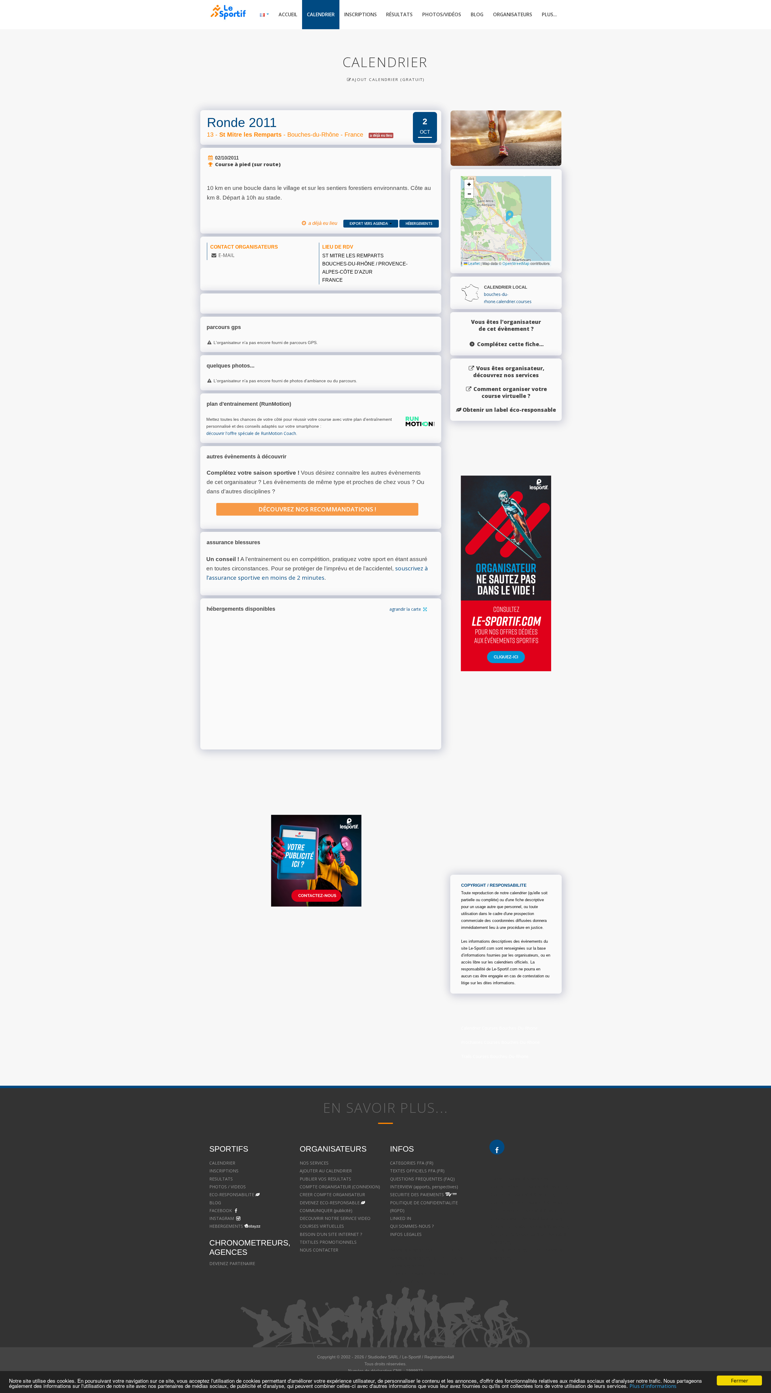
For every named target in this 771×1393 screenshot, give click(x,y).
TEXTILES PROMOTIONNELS (328, 1242)
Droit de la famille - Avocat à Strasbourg (528, 1187)
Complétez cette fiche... (510, 344)
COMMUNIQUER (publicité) (326, 1210)
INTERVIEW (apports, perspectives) (424, 1187)
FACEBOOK (220, 1210)
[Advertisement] (316, 969)
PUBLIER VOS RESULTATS (325, 1179)
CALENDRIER (222, 1163)
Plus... (549, 14)
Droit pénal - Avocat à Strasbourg (522, 1194)
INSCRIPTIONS (224, 1171)
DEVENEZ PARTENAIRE (232, 1263)
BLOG (215, 1202)
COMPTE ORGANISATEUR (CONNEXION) (340, 1187)
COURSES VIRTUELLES (322, 1226)
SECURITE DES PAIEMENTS (417, 1194)
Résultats (399, 14)
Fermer (739, 1380)
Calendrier (321, 14)
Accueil (288, 14)
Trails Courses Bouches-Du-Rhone (495, 1056)
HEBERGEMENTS (226, 1226)
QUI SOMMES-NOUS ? (412, 1226)
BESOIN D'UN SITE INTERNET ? (331, 1234)
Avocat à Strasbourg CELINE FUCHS (425, 1250)
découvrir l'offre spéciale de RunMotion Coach (251, 433)
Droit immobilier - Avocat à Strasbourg (527, 1210)
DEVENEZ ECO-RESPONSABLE (330, 1202)
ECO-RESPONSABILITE (231, 1194)
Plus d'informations (652, 1385)
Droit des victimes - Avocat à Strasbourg (528, 1202)
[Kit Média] (316, 861)
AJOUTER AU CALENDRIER (326, 1171)
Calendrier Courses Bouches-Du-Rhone (499, 1028)
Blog (477, 14)
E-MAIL (226, 255)
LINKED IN (400, 1218)
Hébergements (419, 223)
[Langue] (264, 14)
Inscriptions (360, 14)
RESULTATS (221, 1179)
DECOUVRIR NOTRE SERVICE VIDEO (335, 1218)
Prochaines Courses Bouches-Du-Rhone (500, 1042)
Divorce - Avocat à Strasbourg (518, 1179)
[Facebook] (496, 1147)
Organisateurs (512, 14)
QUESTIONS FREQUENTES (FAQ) (422, 1179)
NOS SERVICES (314, 1163)
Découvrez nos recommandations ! (317, 509)
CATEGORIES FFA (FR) (411, 1163)
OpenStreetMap (515, 263)
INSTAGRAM (221, 1218)
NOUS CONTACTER (319, 1250)
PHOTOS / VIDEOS (227, 1187)
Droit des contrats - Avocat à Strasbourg (529, 1226)
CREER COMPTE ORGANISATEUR (332, 1194)
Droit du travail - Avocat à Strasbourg (525, 1218)
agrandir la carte (405, 609)
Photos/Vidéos (441, 14)
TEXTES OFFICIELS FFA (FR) (417, 1171)
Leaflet (473, 263)
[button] (509, 215)
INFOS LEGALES (406, 1234)
